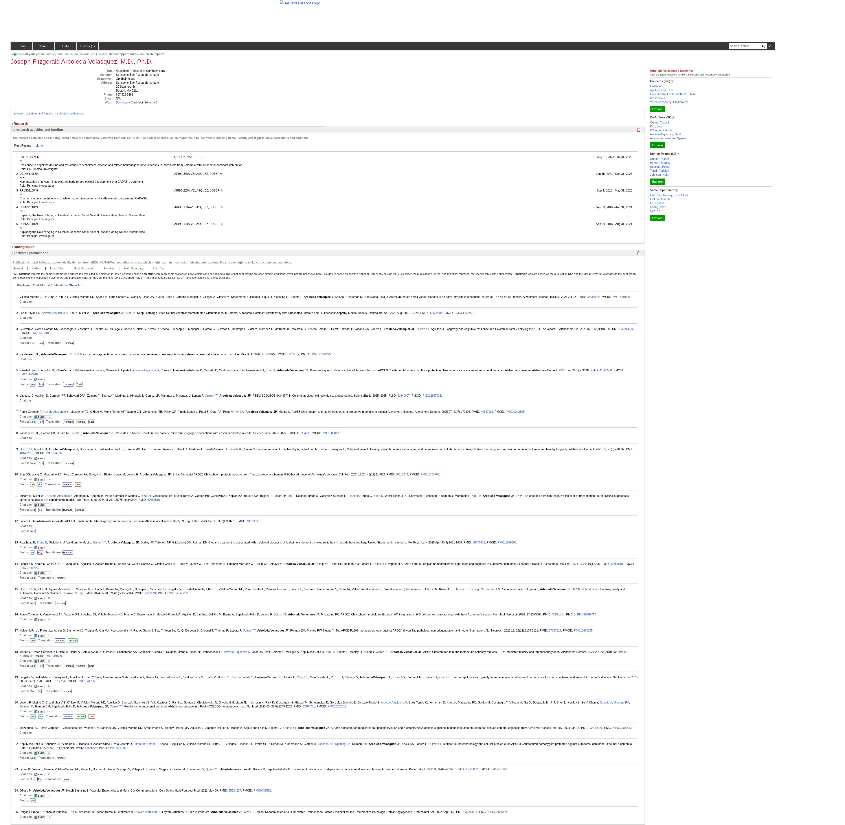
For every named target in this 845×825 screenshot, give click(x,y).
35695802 (471, 769)
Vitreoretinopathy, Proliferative (669, 102)
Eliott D (378, 495)
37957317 (555, 630)
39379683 (479, 542)
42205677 (293, 354)
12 (49, 774)
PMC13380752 (463, 313)
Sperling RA (476, 589)
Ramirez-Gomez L (146, 744)
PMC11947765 (54, 453)
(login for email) (147, 102)
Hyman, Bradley (660, 162)
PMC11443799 (29, 567)
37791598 (26, 655)
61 (49, 753)
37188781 (309, 706)
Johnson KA (325, 744)
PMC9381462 (118, 747)
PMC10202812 (337, 706)
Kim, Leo (655, 126)
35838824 (91, 747)
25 (49, 598)
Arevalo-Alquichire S (55, 313)
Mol (40, 484)
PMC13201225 (321, 354)
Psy (41, 384)
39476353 (252, 521)
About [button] (43, 46)
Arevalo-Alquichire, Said (665, 134)
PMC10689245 (583, 630)
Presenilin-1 (657, 98)
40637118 (487, 411)
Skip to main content (18, 5)
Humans (68, 343)
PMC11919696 (507, 542)
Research (21, 123)
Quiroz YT (423, 329)
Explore (657, 109)
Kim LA (130, 313)
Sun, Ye (655, 211)
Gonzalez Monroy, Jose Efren (669, 195)
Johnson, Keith (659, 174)
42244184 (627, 329)
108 (49, 711)
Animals (81, 421)
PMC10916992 (54, 655)
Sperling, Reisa (659, 166)
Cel (32, 484)
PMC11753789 (430, 474)
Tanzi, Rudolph (659, 170)
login (257, 138)
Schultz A (606, 702)
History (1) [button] (87, 46)
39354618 (616, 563)
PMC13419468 (621, 296)
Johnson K (460, 589)
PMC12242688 (515, 411)
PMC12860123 (331, 433)
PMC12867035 (431, 395)
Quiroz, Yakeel (659, 122)
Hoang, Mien (658, 207)
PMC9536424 (498, 812)
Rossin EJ (354, 495)
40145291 (26, 453)
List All (40, 145)
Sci (40, 509)
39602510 (153, 499)
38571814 (558, 614)
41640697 (403, 395)
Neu (41, 343)
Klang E (42, 542)
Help (65, 46)
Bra (32, 779)
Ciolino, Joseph (660, 199)
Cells (79, 384)
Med (32, 509)
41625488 (303, 433)
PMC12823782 (29, 374)
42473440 (435, 313)
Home (21, 46)
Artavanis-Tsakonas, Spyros (668, 138)
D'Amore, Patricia (661, 130)
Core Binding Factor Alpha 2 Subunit (673, 94)
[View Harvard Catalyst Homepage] (300, 2)
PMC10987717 (586, 614)
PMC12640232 (178, 593)
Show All (75, 285)
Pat (40, 779)
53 (49, 635)
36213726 (471, 812)
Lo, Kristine (657, 203)
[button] (769, 46)
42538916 (593, 296)
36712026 (596, 727)
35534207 (235, 790)
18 (49, 686)
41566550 (605, 370)
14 (49, 619)
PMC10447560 (87, 681)
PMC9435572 (262, 790)
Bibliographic (24, 247)
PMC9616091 (499, 769)
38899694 (150, 593)
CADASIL (656, 86)
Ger (32, 343)
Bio (32, 691)
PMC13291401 (40, 333)
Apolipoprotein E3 (661, 90)
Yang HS (302, 677)
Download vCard (126, 102)
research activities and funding (33, 113)
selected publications (70, 113)
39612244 (402, 474)
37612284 (59, 681)
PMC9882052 (623, 727)
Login (14, 54)
